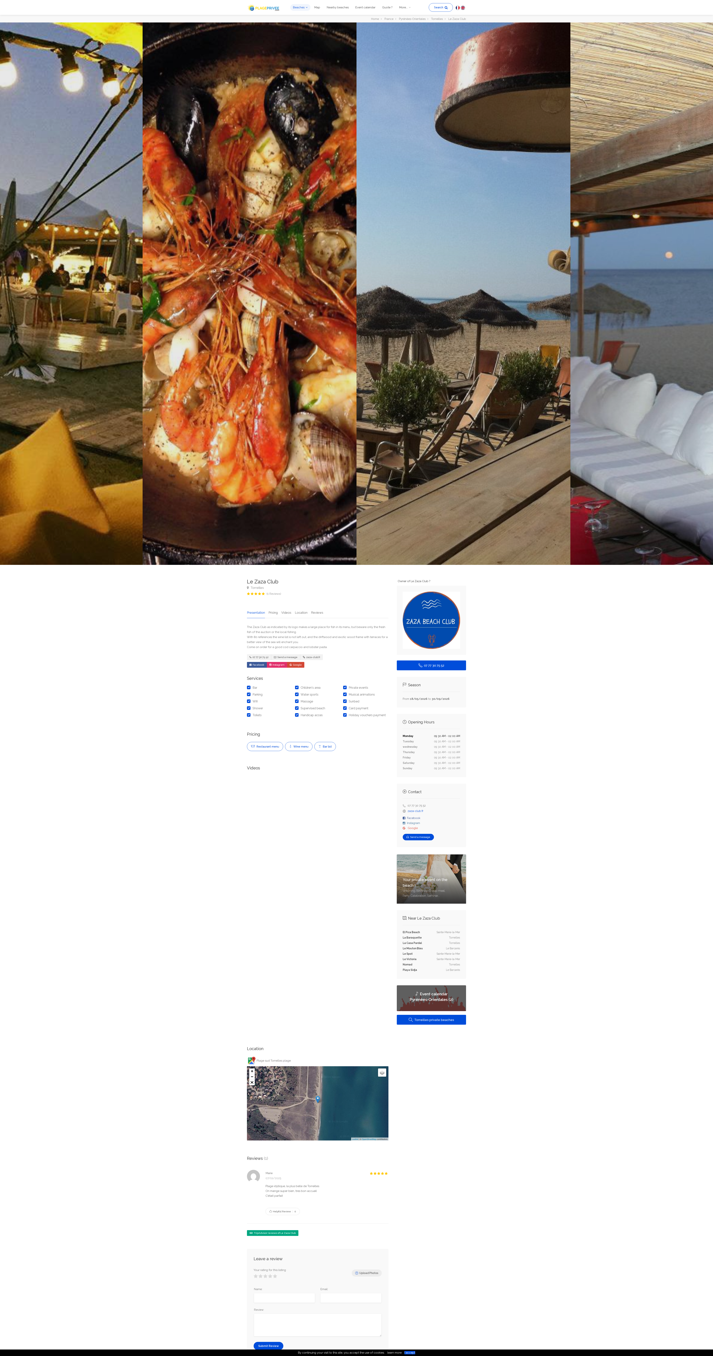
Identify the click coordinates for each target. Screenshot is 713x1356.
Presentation (256, 612)
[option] (463, 293)
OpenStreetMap (369, 1139)
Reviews (317, 612)
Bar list (327, 746)
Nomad (407, 964)
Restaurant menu (267, 746)
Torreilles (257, 588)
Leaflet (355, 1139)
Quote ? (387, 7)
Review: (259, 1309)
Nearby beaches (338, 7)
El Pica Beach (411, 932)
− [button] (252, 1076)
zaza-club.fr (313, 657)
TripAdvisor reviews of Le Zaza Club (274, 1233)
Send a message (287, 657)
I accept (409, 1352)
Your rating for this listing (270, 1270)
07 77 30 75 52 (260, 657)
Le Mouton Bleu (413, 948)
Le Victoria (409, 959)
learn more (394, 1352)
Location (301, 612)
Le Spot (408, 953)
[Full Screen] (252, 1082)
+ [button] (252, 1071)
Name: (258, 1289)
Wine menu (300, 746)
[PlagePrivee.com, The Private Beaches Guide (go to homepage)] (263, 7)
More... (403, 7)
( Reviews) (273, 593)
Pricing (273, 612)
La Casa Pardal (412, 942)
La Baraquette (412, 937)
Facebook (258, 664)
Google (297, 664)
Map (317, 7)
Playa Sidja (410, 969)
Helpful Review (284, 1211)
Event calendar (365, 7)
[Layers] (382, 1072)
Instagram (278, 664)
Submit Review (268, 1346)
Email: (324, 1289)
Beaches (299, 7)
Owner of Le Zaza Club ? (414, 581)
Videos (286, 612)
